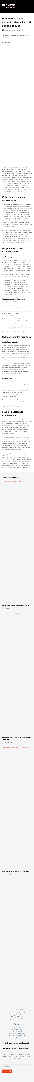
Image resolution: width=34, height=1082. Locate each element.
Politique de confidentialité (17, 1033)
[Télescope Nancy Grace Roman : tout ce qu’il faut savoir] (17, 673)
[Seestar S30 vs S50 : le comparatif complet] (17, 541)
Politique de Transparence (17, 1035)
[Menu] (31, 6)
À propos (17, 1027)
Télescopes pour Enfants (17, 1015)
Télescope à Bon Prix (17, 1017)
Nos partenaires (17, 1029)
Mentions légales (17, 1031)
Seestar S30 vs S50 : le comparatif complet (16, 605)
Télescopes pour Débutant (17, 1013)
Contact (17, 1037)
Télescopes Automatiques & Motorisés (17, 1019)
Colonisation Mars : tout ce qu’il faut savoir (16, 871)
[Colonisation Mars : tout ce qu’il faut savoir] (17, 807)
